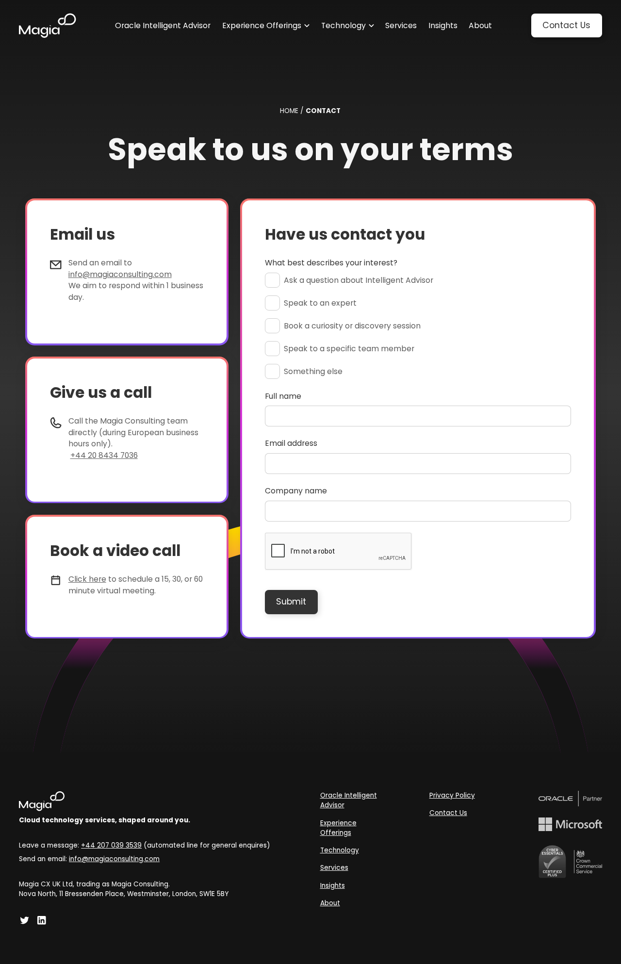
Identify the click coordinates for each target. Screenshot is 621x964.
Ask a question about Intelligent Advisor (358, 280)
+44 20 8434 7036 (104, 455)
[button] (266, 25)
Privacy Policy (452, 795)
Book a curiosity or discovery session (352, 326)
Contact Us (448, 812)
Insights (332, 885)
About (330, 903)
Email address (291, 443)
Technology (339, 850)
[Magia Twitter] (25, 920)
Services (334, 867)
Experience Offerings (338, 828)
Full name (283, 396)
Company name (296, 491)
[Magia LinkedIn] (42, 920)
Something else (313, 371)
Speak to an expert (320, 303)
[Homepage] (47, 26)
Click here (87, 579)
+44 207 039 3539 (111, 845)
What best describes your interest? (331, 263)
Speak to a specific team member (349, 348)
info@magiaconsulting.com (120, 274)
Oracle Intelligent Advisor (348, 800)
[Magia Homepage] (144, 801)
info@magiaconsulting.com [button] (114, 859)
